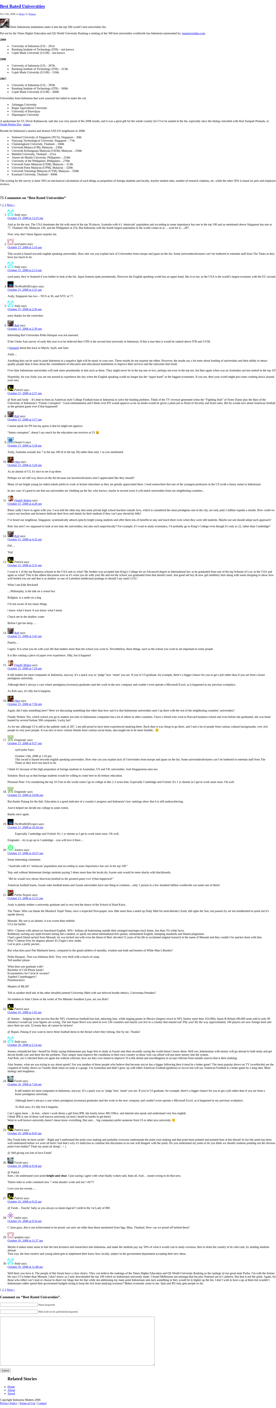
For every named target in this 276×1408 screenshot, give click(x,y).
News (21, 14)
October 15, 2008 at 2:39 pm (25, 328)
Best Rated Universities (22, 6)
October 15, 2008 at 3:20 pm (25, 465)
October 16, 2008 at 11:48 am (25, 1266)
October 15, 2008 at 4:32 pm (25, 539)
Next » (11, 205)
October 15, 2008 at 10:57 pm (25, 853)
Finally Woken (22, 500)
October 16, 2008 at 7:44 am (24, 1084)
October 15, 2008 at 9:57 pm (25, 743)
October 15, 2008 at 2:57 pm (25, 393)
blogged (14, 347)
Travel (11, 1393)
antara (26, 124)
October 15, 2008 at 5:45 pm (25, 636)
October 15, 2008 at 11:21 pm (25, 898)
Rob (16, 325)
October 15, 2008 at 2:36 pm (25, 309)
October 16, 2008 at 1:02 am (24, 1012)
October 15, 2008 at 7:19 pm (25, 668)
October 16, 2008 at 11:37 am (25, 1240)
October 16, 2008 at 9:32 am (24, 1201)
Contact (42, 1403)
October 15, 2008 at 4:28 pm (25, 503)
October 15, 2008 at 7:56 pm (25, 704)
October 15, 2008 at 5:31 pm (25, 565)
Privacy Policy (8, 1403)
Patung (32, 14)
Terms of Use (27, 1403)
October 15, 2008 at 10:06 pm (25, 795)
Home (11, 1386)
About (11, 1390)
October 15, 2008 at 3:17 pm (25, 419)
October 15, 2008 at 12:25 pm (25, 218)
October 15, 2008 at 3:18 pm (25, 445)
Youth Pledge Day (11, 124)
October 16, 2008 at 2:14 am (24, 1045)
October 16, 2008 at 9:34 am (24, 1221)
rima (17, 461)
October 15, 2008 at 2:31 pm (25, 289)
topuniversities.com (193, 33)
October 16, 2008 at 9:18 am (24, 1166)
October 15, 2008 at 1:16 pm (25, 247)
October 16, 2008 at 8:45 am (24, 1133)
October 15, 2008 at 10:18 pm (25, 827)
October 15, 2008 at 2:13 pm (25, 270)
